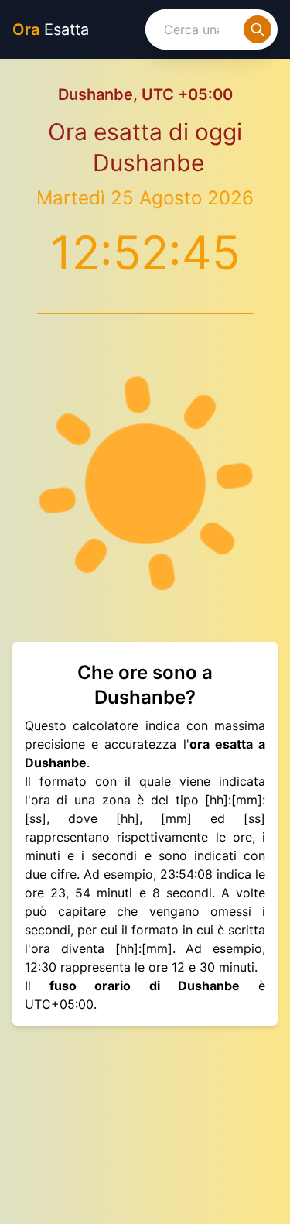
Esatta (50, 29)
